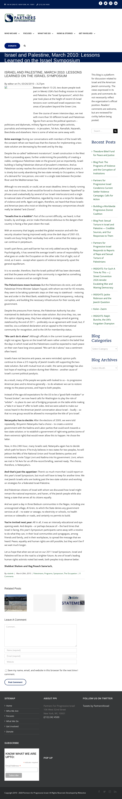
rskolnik (10, 573)
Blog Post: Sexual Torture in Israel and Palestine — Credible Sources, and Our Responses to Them (103, 228)
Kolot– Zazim (100, 308)
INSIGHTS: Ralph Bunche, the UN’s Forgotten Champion (103, 319)
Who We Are (12, 711)
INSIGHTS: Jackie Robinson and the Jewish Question (102, 298)
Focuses (10, 716)
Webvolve (82, 793)
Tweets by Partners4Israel (96, 705)
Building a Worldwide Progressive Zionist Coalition (104, 210)
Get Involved (12, 726)
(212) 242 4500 (44, 4)
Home (9, 705)
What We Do (12, 721)
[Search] (25, 46)
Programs (48, 573)
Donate (9, 731)
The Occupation (70, 573)
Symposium (58, 573)
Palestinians (38, 573)
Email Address (13, 765)
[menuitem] (13, 33)
